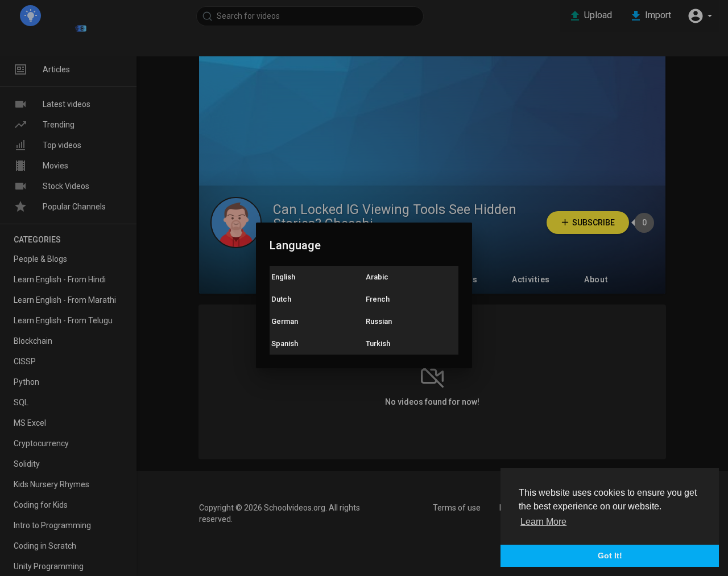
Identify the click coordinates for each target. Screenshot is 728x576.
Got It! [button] (610, 555)
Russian (379, 321)
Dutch (281, 299)
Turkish (378, 343)
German (284, 321)
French (378, 299)
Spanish (284, 343)
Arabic (377, 277)
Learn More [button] (543, 521)
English (283, 277)
